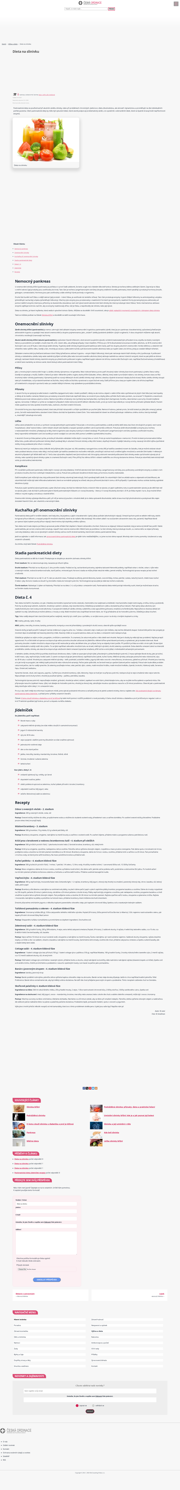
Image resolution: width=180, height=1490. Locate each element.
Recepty (17, 272)
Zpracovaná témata (99, 1360)
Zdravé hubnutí (97, 1319)
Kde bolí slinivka (111, 1132)
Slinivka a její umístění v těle (117, 1124)
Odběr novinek (9, 1445)
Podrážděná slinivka (44, 544)
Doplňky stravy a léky (22, 1360)
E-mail (18, 1215)
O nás (5, 1441)
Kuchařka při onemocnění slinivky (26, 256)
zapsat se (83, 1405)
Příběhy (94, 1354)
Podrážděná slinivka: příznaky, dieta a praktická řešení (129, 1107)
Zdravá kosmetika (21, 1331)
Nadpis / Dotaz (21, 1200)
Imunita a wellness (21, 1366)
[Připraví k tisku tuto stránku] (96, 1089)
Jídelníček (17, 268)
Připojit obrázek (22, 1265)
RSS (4, 1460)
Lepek (161, 1294)
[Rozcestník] (176, 4)
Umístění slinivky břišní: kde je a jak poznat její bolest (129, 1115)
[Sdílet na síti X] (87, 1089)
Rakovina (95, 1337)
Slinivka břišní (47, 315)
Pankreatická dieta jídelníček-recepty (29, 1173)
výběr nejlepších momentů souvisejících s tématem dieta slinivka (134, 310)
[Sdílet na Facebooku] (84, 1089)
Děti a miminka (20, 1337)
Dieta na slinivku (21, 1159)
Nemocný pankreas (21, 249)
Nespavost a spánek (99, 1325)
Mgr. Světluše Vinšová (47, 95)
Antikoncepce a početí (100, 1343)
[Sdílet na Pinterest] (90, 1089)
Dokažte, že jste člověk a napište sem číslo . (39, 1222)
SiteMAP (6, 1456)
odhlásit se (99, 1405)
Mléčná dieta (33, 1141)
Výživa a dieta (13, 44)
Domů (4, 44)
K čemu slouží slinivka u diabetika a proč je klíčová (40, 698)
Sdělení (18, 1229)
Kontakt (94, 1366)
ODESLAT (90, 1411)
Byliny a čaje (18, 1354)
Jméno (18, 1207)
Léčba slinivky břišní (113, 1141)
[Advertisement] (62, 27)
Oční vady (95, 1349)
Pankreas (31, 1132)
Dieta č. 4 (17, 264)
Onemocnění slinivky (21, 253)
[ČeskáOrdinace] (90, 5)
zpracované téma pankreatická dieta (61, 536)
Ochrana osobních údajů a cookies (16, 1453)
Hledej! (111, 9)
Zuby (16, 1349)
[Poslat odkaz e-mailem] (93, 1089)
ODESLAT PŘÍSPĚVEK (47, 1280)
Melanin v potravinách (25, 1294)
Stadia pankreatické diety (23, 260)
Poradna (17, 1325)
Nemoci (17, 1343)
